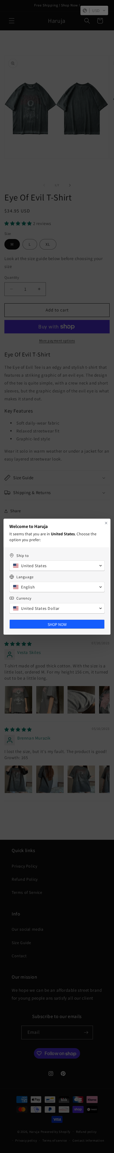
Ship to (22, 555)
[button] (94, 10)
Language (25, 576)
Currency (24, 598)
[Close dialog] (106, 523)
